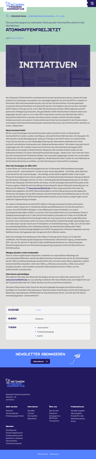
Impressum (54, 454)
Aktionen (9, 411)
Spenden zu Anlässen (14, 438)
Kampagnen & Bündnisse (54, 417)
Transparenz (54, 421)
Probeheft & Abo (77, 416)
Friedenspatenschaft (14, 435)
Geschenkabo (11, 441)
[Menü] (92, 3)
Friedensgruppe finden (15, 416)
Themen (31, 413)
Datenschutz (42, 454)
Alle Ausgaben (76, 413)
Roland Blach (17, 38)
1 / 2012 (38, 310)
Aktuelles (31, 411)
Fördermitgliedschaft (14, 433)
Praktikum (53, 413)
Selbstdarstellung (78, 419)
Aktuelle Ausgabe (78, 411)
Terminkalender (12, 413)
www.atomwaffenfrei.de (39, 188)
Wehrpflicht (32, 419)
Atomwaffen (33, 416)
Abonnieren (38, 361)
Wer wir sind (54, 411)
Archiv (73, 421)
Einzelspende (11, 430)
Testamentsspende (14, 443)
